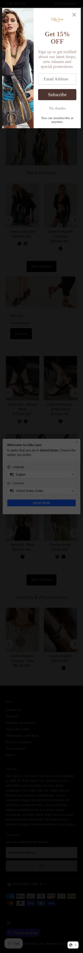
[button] (73, 945)
